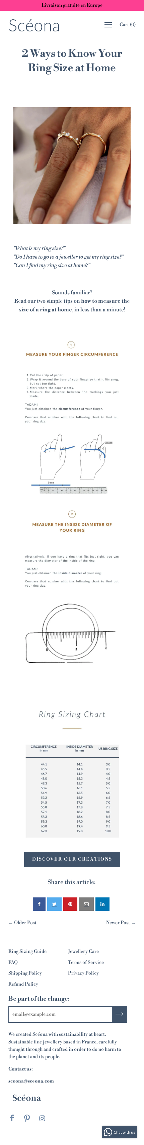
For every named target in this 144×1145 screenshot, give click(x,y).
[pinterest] (70, 904)
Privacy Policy (83, 973)
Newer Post (118, 923)
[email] (86, 904)
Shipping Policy (25, 973)
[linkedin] (102, 904)
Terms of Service (86, 963)
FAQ (13, 963)
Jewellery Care (83, 952)
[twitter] (54, 904)
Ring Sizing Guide (27, 952)
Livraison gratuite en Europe (72, 5)
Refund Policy (23, 984)
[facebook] (39, 904)
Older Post (25, 923)
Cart (128, 25)
